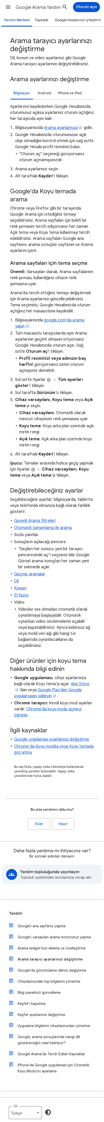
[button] (8, 7)
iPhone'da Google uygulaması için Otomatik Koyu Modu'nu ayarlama (53, 1068)
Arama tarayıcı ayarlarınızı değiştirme (50, 959)
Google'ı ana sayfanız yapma (41, 926)
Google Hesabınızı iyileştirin (78, 20)
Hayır (63, 824)
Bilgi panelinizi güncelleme (39, 992)
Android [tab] (44, 93)
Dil (16, 581)
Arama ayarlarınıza (60, 127)
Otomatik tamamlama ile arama (43, 527)
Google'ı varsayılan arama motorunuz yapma (54, 937)
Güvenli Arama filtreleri (35, 520)
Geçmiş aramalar (29, 574)
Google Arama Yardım (38, 7)
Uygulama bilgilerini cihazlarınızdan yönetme (54, 1026)
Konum (20, 588)
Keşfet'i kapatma (31, 1003)
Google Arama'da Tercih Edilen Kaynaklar (51, 1054)
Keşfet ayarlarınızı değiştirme (41, 1014)
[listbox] (25, 1112)
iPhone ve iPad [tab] (70, 93)
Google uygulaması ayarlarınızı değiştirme (51, 739)
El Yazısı (21, 595)
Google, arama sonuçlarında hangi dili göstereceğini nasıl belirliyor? (49, 1040)
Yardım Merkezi (17, 20)
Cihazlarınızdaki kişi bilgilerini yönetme (49, 981)
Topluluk (41, 20)
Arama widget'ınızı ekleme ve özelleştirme (52, 948)
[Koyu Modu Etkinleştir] (48, 1112)
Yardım (15, 913)
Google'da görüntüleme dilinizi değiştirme (52, 970)
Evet (39, 824)
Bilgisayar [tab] (21, 93)
